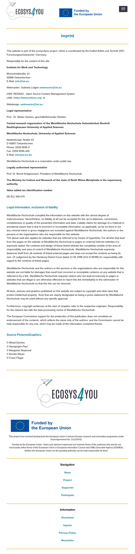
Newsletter (67, 540)
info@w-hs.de (23, 154)
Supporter (67, 487)
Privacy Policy (67, 532)
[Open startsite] (25, 18)
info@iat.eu (22, 81)
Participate (67, 495)
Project (67, 480)
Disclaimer (67, 517)
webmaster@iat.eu (51, 87)
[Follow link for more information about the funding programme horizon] (82, 16)
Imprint (67, 525)
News (67, 472)
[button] (123, 9)
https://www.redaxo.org (27, 97)
